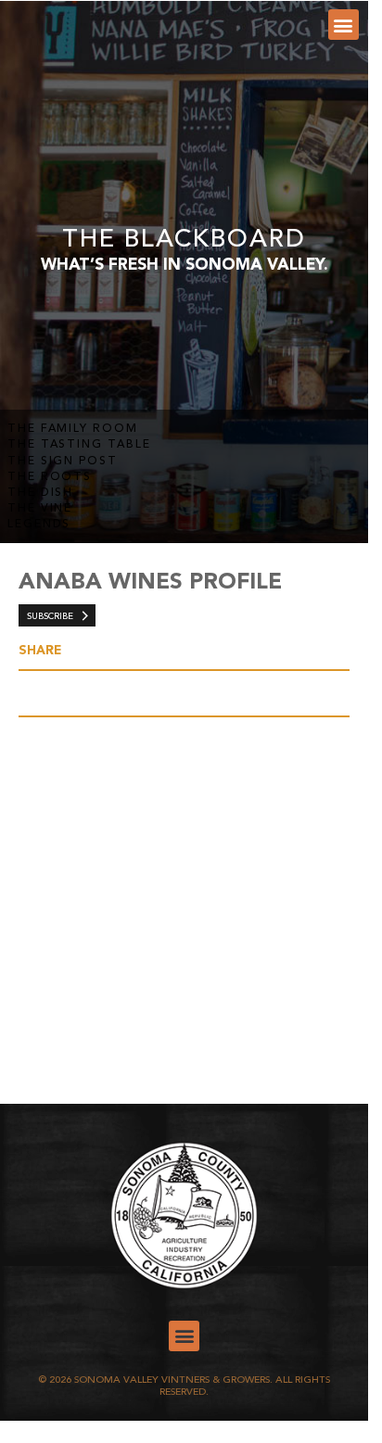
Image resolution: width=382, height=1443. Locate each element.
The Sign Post (62, 461)
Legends (38, 524)
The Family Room (72, 429)
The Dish (40, 493)
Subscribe (50, 617)
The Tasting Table (79, 444)
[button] (343, 24)
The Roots (49, 477)
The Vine (39, 508)
